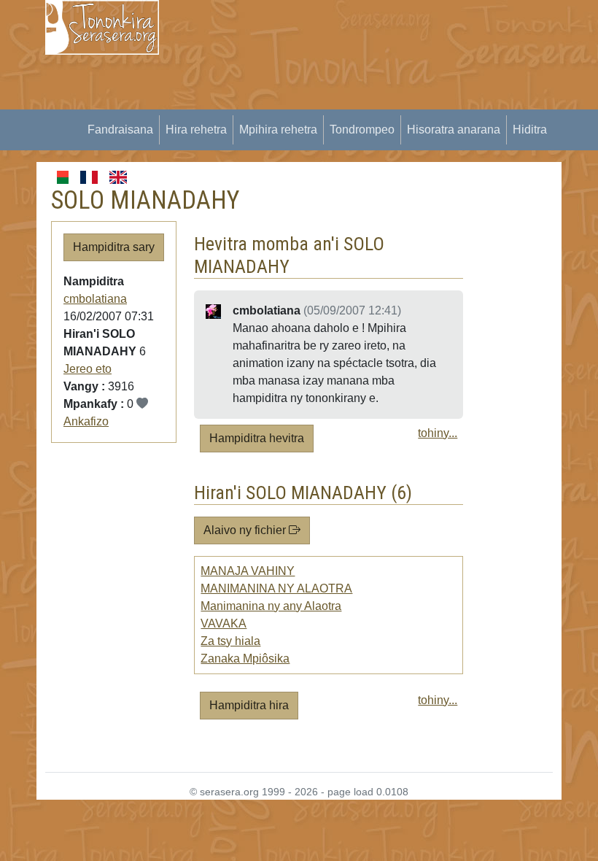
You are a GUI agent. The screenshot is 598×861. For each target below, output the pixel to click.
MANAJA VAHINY (248, 571)
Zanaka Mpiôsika (245, 658)
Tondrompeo (362, 129)
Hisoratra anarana (453, 129)
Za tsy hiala (230, 641)
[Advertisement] (387, 102)
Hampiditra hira (249, 705)
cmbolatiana (95, 299)
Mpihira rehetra (278, 129)
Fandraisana (120, 129)
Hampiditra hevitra (256, 438)
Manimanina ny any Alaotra (271, 606)
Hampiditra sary (114, 247)
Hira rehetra (196, 129)
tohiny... (437, 433)
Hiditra (530, 129)
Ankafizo (86, 421)
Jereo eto (87, 369)
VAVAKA (223, 623)
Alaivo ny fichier (246, 530)
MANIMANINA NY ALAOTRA (276, 588)
